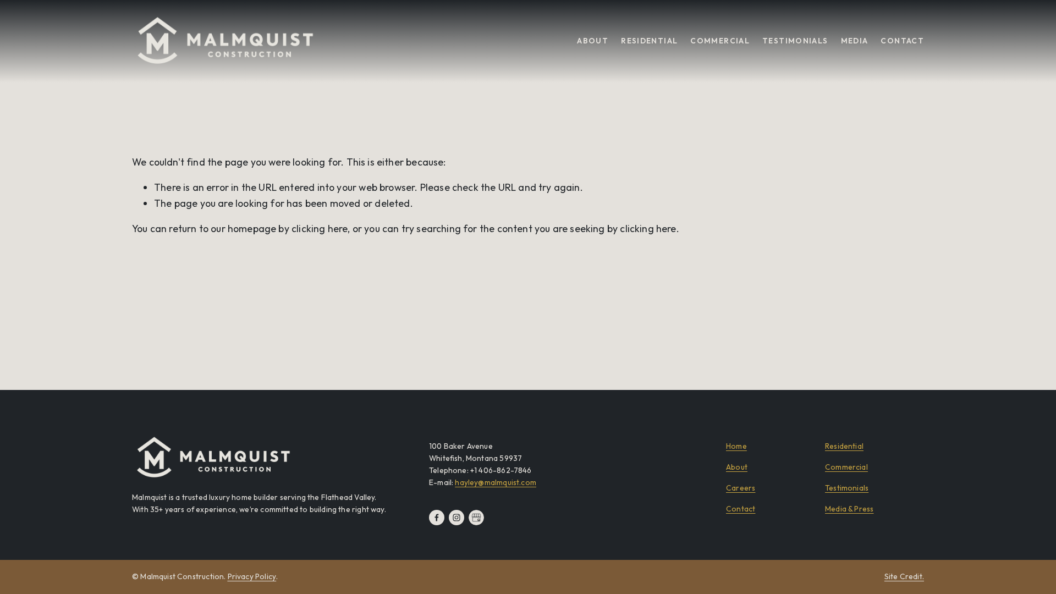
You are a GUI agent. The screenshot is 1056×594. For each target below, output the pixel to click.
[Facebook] (436, 517)
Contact (902, 41)
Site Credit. (904, 576)
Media (854, 41)
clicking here (320, 228)
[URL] (476, 517)
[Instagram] (456, 517)
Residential (649, 41)
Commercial (720, 41)
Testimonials (795, 41)
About (592, 41)
